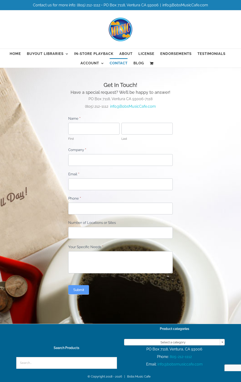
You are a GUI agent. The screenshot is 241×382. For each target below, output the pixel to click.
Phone (74, 198)
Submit (78, 290)
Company (77, 150)
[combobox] (174, 342)
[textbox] (174, 342)
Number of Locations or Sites (92, 223)
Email (73, 174)
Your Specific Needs (85, 247)
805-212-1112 (181, 356)
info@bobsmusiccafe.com (180, 364)
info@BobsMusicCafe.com (185, 5)
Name (74, 118)
